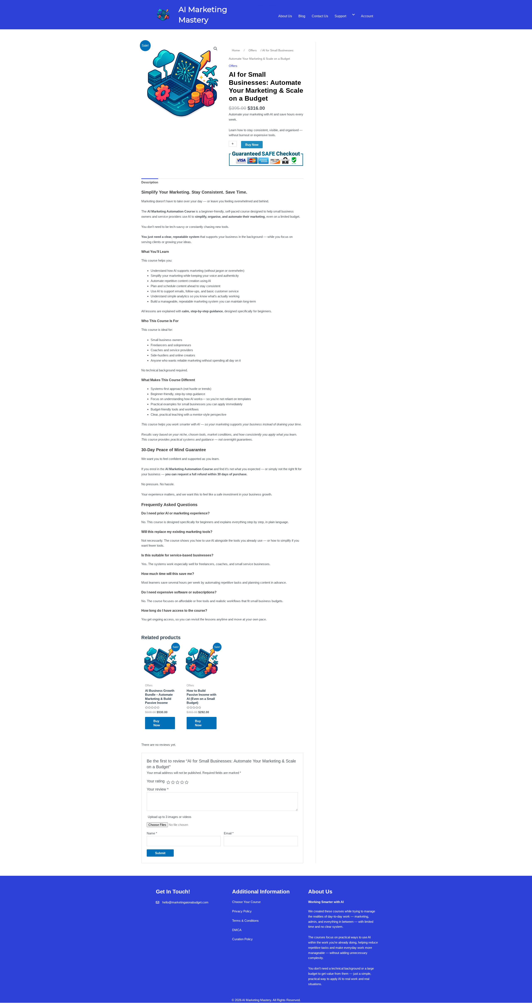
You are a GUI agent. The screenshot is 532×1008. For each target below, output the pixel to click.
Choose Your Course (246, 902)
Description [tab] (149, 182)
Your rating (156, 781)
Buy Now (252, 144)
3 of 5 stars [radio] (177, 782)
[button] (215, 48)
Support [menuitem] (340, 16)
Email (229, 833)
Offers (253, 50)
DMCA (236, 930)
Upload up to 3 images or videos (169, 817)
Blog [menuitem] (301, 16)
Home (236, 50)
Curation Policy (242, 939)
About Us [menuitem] (285, 16)
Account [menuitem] (367, 16)
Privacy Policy (242, 911)
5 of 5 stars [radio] (186, 782)
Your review (158, 789)
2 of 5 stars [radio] (173, 782)
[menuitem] (353, 14)
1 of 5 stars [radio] (168, 782)
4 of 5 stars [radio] (182, 782)
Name (152, 833)
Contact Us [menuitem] (320, 16)
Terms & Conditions (245, 920)
